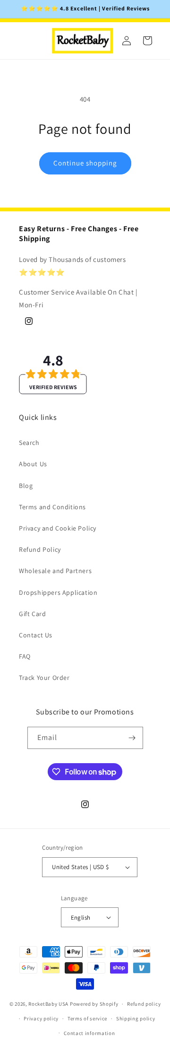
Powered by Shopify (94, 1004)
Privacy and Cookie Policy (57, 528)
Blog (26, 485)
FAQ (25, 656)
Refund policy (144, 1004)
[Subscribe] (132, 738)
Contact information (89, 1033)
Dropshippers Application (58, 592)
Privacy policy (41, 1018)
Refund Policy (40, 549)
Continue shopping (85, 162)
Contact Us (35, 635)
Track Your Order (44, 677)
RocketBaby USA (48, 1004)
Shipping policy (135, 1018)
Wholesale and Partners (55, 570)
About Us (33, 464)
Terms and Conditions (52, 507)
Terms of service (87, 1018)
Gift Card (32, 613)
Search (29, 442)
